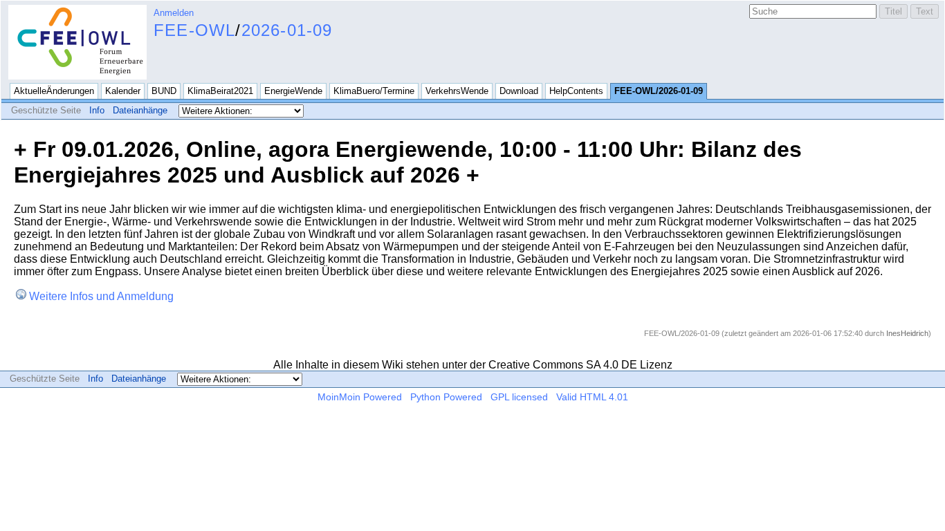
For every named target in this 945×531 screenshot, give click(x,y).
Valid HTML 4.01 (592, 396)
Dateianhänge (140, 110)
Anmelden (174, 13)
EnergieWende (293, 91)
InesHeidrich (907, 333)
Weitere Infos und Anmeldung (101, 296)
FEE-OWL (194, 30)
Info (96, 110)
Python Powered (446, 396)
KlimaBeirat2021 (220, 91)
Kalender (122, 91)
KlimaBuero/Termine (373, 91)
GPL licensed (519, 396)
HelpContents (576, 91)
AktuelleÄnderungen (54, 91)
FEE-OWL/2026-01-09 (658, 91)
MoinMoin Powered (360, 396)
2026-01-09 (287, 30)
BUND (164, 91)
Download (518, 91)
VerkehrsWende (456, 91)
